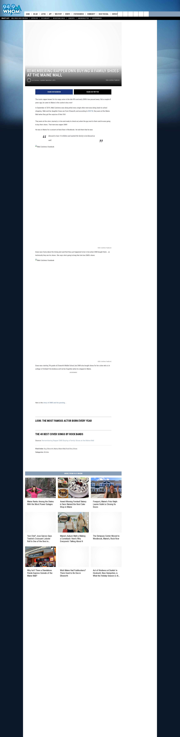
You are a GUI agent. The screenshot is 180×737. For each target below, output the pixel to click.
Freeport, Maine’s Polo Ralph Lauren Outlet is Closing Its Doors (105, 504)
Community (91, 14)
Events (67, 14)
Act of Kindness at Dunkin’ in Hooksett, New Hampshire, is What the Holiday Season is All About (106, 573)
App (50, 14)
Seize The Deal (103, 14)
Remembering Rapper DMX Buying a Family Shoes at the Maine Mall (68, 440)
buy (45, 449)
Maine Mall (62, 449)
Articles (46, 452)
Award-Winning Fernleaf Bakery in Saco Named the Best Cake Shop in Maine (73, 504)
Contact (115, 14)
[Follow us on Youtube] (146, 14)
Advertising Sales (59, 18)
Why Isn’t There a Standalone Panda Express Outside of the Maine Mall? (39, 573)
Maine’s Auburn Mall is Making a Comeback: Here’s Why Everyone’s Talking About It (72, 539)
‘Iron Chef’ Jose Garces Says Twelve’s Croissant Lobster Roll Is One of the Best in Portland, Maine (39, 539)
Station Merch (97, 18)
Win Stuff (58, 14)
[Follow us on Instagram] (135, 14)
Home (28, 14)
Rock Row (69, 449)
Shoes (75, 449)
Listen (43, 14)
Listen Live (34, 18)
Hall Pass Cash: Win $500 (19, 18)
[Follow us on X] (141, 14)
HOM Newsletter (83, 18)
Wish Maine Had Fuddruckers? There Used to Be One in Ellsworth (73, 573)
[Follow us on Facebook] (130, 14)
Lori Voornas (35, 80)
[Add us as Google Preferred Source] (125, 14)
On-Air (35, 14)
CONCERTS (71, 18)
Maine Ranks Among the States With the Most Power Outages (40, 502)
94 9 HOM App (45, 18)
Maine (56, 449)
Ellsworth (50, 449)
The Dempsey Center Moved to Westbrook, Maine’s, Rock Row (106, 537)
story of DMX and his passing (54, 403)
